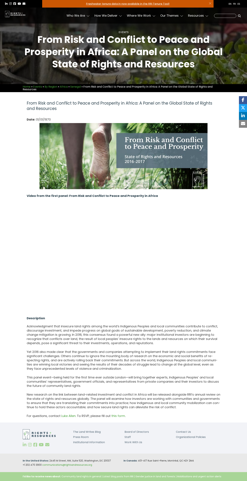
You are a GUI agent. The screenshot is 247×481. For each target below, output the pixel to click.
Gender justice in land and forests (155, 476)
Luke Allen (68, 416)
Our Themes (169, 15)
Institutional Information (89, 442)
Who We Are (76, 15)
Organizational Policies (191, 437)
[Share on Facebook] (243, 100)
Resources (196, 15)
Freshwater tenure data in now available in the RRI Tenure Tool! (128, 4)
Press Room (81, 437)
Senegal (75, 87)
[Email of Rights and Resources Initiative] (47, 445)
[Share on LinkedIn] (243, 116)
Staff (128, 437)
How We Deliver (105, 15)
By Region (51, 87)
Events (37, 87)
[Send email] (243, 124)
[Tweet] (243, 108)
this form (118, 416)
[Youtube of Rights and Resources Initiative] (41, 445)
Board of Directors (137, 432)
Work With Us (133, 442)
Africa (64, 87)
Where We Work (139, 15)
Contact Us (183, 432)
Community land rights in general (81, 476)
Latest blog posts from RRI (118, 476)
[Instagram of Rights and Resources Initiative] (30, 445)
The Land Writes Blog (87, 432)
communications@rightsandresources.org (67, 465)
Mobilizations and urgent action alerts (199, 476)
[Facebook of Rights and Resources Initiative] (35, 445)
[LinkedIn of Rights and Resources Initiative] (24, 445)
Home (27, 87)
